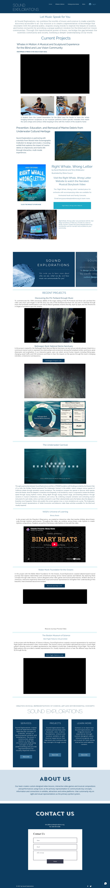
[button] (83, 341)
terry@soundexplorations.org (83, 224)
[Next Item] (94, 269)
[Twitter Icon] (91, 886)
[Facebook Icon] (88, 886)
